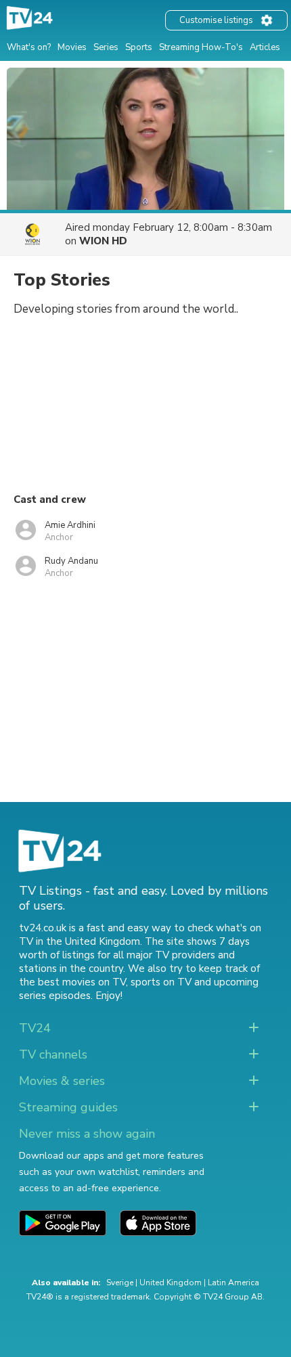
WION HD (103, 241)
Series (105, 47)
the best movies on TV (72, 982)
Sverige (119, 1282)
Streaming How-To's (201, 47)
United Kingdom (170, 1282)
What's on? (29, 47)
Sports (138, 47)
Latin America (233, 1282)
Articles (265, 47)
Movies (72, 47)
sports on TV (161, 982)
